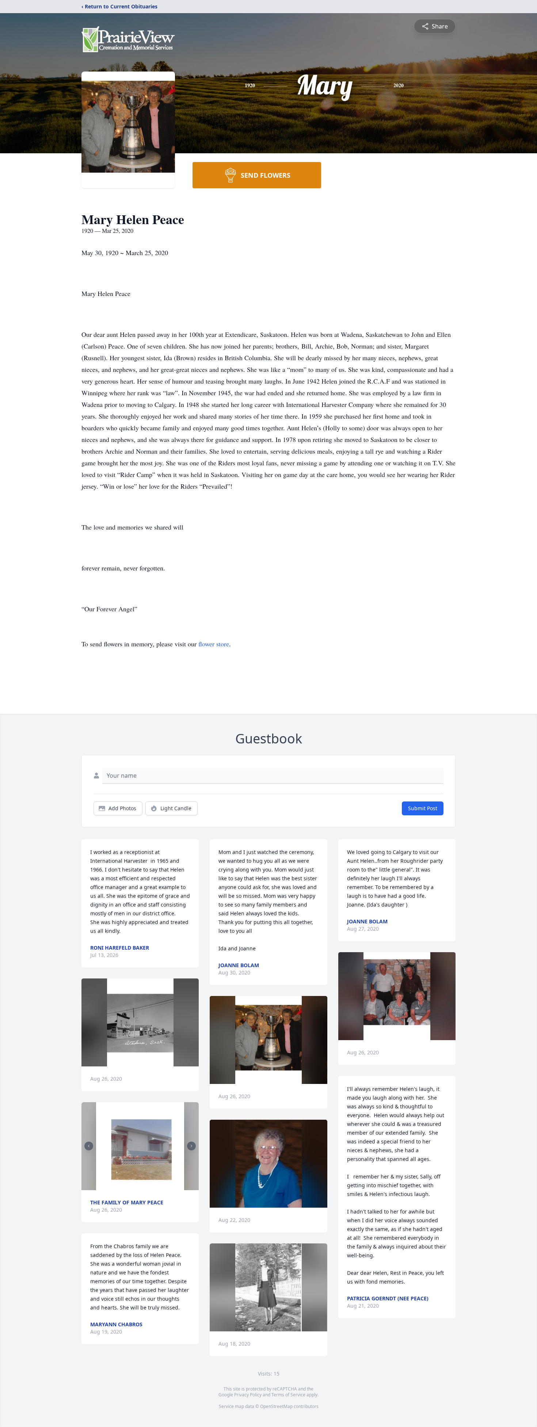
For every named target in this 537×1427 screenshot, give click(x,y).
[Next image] (191, 1146)
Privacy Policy (248, 1395)
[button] (140, 1022)
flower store (213, 643)
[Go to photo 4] (146, 1185)
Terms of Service (288, 1395)
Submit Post (422, 808)
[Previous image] (88, 1146)
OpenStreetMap (276, 1406)
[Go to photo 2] (138, 1185)
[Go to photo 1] (134, 1186)
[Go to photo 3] (142, 1185)
